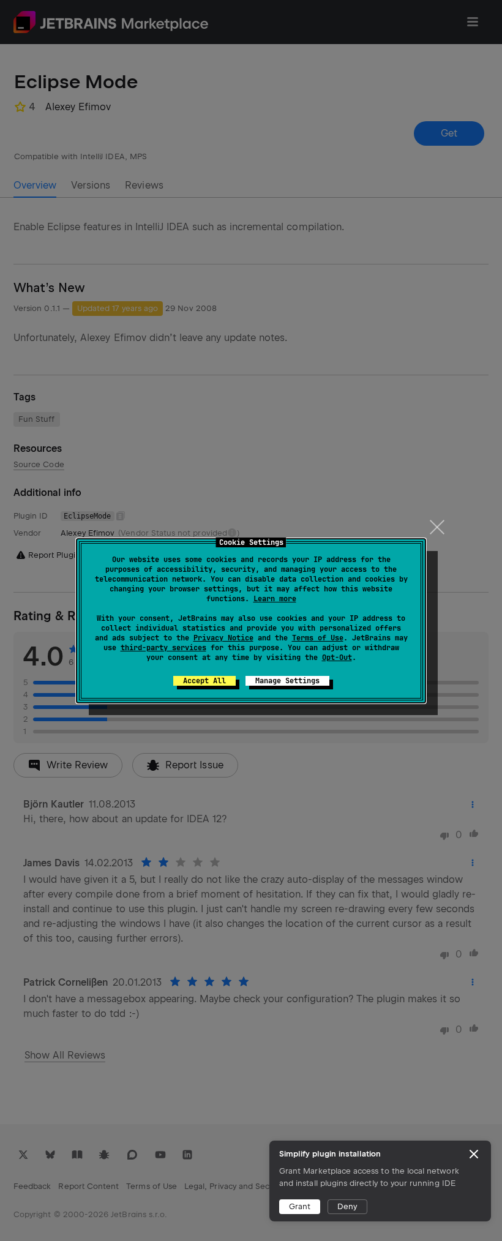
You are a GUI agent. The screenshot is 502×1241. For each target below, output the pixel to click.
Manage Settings (287, 681)
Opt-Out (337, 657)
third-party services (163, 648)
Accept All (204, 681)
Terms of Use (317, 638)
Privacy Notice (223, 638)
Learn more (274, 599)
